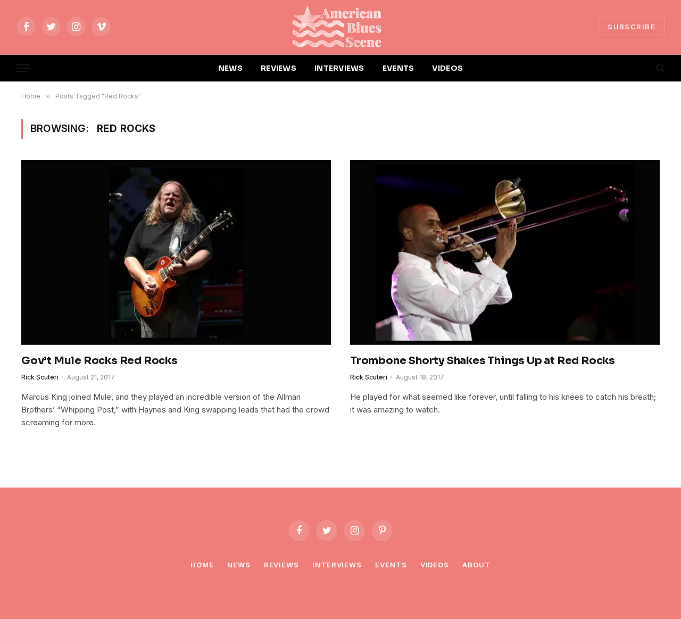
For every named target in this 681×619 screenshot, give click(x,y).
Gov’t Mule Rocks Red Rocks (99, 360)
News (239, 564)
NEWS (230, 68)
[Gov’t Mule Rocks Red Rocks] (176, 252)
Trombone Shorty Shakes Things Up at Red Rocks (482, 360)
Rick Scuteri (40, 377)
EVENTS (398, 68)
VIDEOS (447, 68)
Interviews (337, 564)
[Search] (659, 68)
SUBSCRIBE (631, 26)
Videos (434, 564)
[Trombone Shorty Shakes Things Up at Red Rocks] (505, 252)
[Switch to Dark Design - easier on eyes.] (642, 68)
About (476, 564)
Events (390, 564)
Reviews (281, 564)
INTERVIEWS (339, 68)
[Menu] (23, 68)
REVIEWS (278, 68)
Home (202, 564)
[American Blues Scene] (340, 26)
